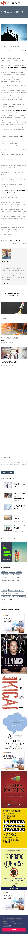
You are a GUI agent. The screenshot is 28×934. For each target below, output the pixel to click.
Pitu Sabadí (9, 50)
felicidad (4, 577)
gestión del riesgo (15, 577)
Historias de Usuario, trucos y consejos (20, 485)
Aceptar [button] (14, 930)
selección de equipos (19, 596)
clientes (11, 571)
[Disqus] (14, 393)
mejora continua (7, 584)
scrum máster (6, 596)
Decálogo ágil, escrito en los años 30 (19, 517)
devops (19, 571)
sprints (4, 599)
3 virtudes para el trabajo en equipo (20, 507)
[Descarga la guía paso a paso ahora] (14, 552)
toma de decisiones (14, 599)
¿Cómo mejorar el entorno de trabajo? (20, 527)
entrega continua (16, 574)
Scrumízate (13, 3)
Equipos (6, 46)
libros (18, 580)
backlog (4, 571)
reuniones (16, 593)
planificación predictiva (9, 587)
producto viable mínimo (16, 590)
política (4, 590)
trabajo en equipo (14, 240)
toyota (4, 602)
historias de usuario (8, 580)
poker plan (22, 587)
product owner (6, 593)
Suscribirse (7, 472)
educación (5, 574)
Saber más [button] (7, 926)
